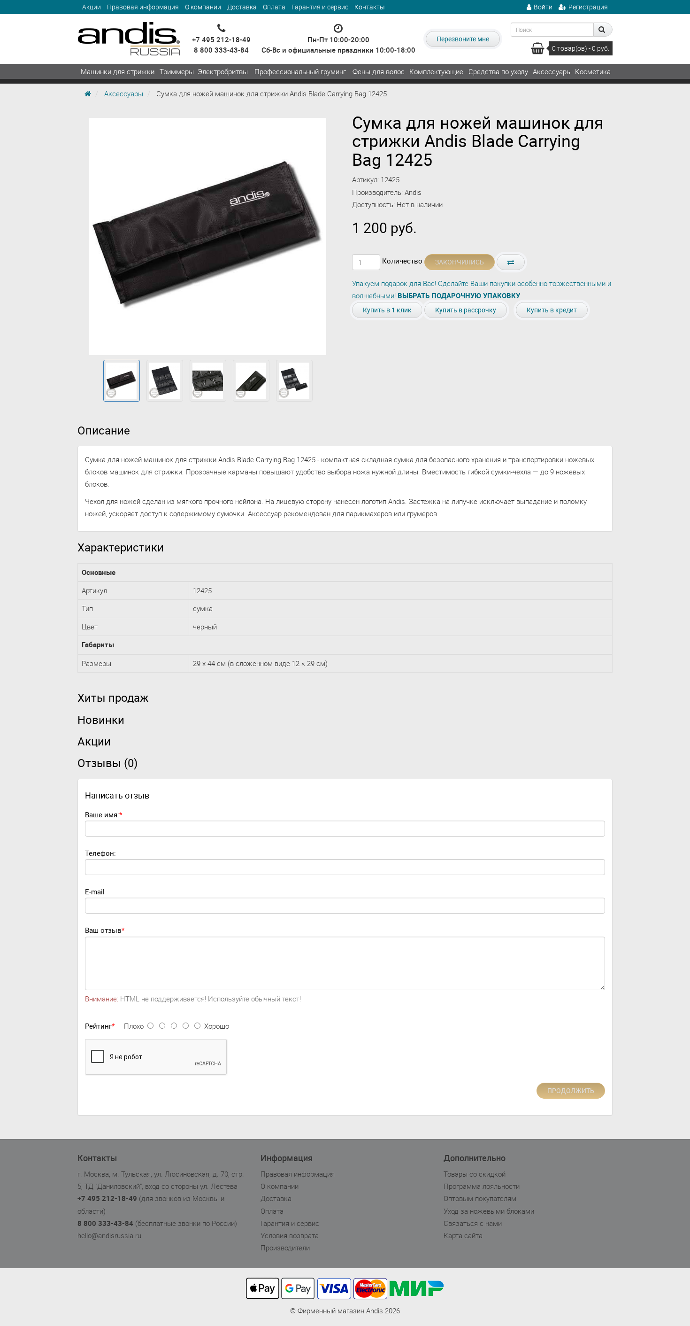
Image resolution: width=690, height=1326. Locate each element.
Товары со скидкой (475, 1174)
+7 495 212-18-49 (221, 39)
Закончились (459, 261)
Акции (91, 6)
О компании (203, 6)
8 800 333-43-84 (221, 49)
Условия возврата (290, 1235)
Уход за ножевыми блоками (489, 1211)
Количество (402, 260)
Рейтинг (98, 1026)
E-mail (95, 891)
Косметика (593, 71)
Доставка (242, 6)
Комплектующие (436, 71)
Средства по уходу (498, 71)
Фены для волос (379, 71)
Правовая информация (143, 6)
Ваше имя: (102, 814)
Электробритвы (223, 71)
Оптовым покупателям (480, 1198)
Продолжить (570, 1090)
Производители (285, 1247)
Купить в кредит (552, 309)
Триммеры (177, 71)
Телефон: (100, 853)
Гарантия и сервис (319, 6)
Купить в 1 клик (387, 309)
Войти (543, 6)
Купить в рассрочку (465, 309)
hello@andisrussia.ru (109, 1235)
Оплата (274, 6)
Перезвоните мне (463, 38)
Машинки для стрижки (117, 71)
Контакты (369, 6)
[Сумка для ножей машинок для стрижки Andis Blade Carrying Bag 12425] (121, 381)
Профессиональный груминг (300, 71)
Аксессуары (552, 71)
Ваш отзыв (103, 930)
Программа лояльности (482, 1186)
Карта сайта (463, 1235)
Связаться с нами (473, 1223)
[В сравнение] (511, 262)
